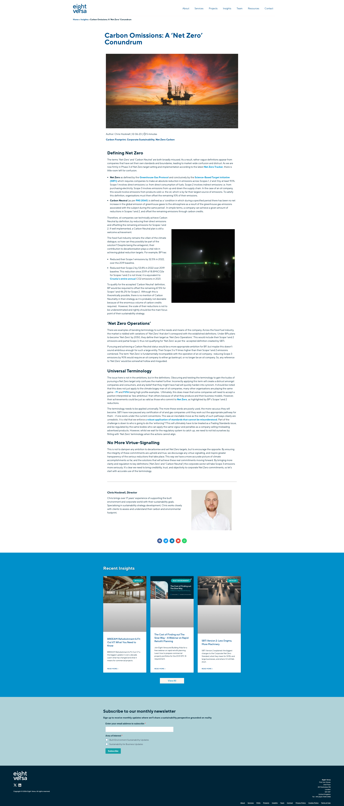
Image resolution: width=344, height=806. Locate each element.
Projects (213, 8)
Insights (227, 8)
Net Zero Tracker (213, 167)
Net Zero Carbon (165, 139)
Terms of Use (326, 803)
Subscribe (113, 751)
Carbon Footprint (116, 139)
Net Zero (182, 399)
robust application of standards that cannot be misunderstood (182, 419)
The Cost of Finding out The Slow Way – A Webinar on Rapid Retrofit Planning (171, 638)
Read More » (112, 669)
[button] (159, 540)
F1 (117, 392)
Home (76, 19)
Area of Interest (113, 736)
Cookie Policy (313, 803)
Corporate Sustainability (141, 139)
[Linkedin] (19, 785)
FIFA (126, 392)
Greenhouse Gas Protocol (154, 177)
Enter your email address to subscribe (125, 724)
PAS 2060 (141, 200)
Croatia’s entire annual (123, 278)
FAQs (258, 803)
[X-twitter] (15, 785)
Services (199, 8)
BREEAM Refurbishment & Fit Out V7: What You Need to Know (123, 642)
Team (240, 8)
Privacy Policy (301, 803)
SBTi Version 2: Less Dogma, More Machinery (217, 642)
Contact (269, 8)
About (185, 8)
